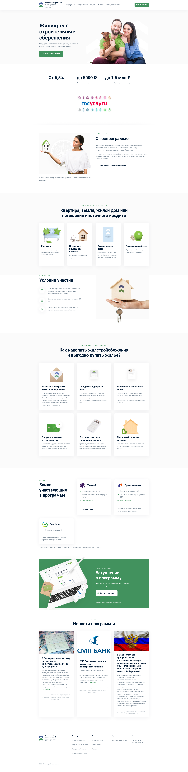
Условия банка (87, 501)
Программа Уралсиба (79, 749)
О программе (70, 5)
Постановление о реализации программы (113, 165)
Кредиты (93, 5)
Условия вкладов (97, 740)
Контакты (101, 5)
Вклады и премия (82, 5)
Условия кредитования (119, 740)
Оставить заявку (88, 509)
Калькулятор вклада (113, 5)
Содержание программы (80, 745)
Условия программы (78, 740)
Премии (94, 749)
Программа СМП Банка (79, 753)
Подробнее (46, 689)
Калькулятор (96, 745)
